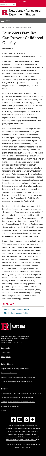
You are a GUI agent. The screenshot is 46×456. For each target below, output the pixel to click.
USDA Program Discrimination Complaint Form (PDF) (18, 402)
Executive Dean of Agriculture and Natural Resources (18, 377)
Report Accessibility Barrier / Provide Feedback (21, 440)
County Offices (5, 357)
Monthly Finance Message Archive (16, 309)
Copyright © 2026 (11, 444)
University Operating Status (10, 406)
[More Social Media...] (32, 419)
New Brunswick (17, 2)
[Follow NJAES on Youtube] (19, 419)
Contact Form (5, 352)
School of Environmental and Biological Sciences (16, 381)
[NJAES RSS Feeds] (26, 419)
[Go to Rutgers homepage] (13, 329)
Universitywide (6, 2)
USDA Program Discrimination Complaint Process (17, 397)
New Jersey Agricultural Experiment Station (25, 12)
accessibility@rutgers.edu (22, 437)
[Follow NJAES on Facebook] (13, 419)
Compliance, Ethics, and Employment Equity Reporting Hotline (21, 393)
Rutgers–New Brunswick (9, 373)
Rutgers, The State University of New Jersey (15, 369)
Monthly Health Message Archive (18, 27)
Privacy (3, 410)
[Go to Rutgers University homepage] (5, 12)
